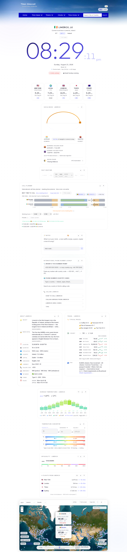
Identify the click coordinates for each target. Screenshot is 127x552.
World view (24, 536)
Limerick (23, 533)
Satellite (29, 543)
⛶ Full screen (63, 37)
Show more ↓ (36, 329)
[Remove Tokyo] (81, 85)
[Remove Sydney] (93, 85)
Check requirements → (86, 373)
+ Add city (101, 194)
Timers (49, 15)
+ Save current (34, 217)
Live (41, 547)
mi (77, 475)
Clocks (61, 15)
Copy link (92, 502)
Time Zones (73, 15)
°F (78, 392)
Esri (106, 550)
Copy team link (54, 193)
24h (105, 9)
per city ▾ (55, 214)
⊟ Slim (75, 502)
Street (23, 543)
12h (100, 9)
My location (102, 543)
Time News (36, 15)
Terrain (37, 543)
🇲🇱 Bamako (63, 527)
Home (25, 15)
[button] (21, 521)
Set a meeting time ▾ (42, 193)
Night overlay (25, 540)
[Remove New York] (42, 85)
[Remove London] (68, 85)
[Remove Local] (55, 85)
